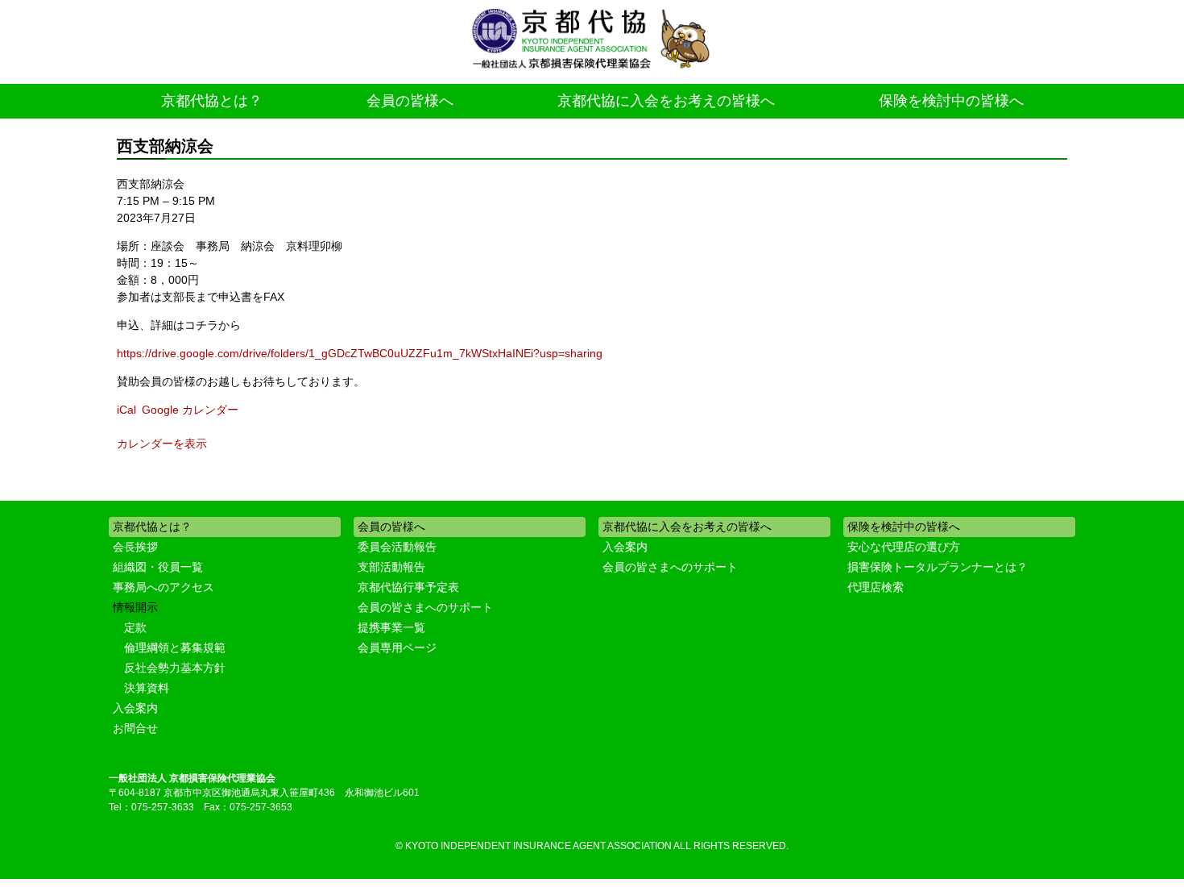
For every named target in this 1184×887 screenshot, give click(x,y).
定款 (135, 627)
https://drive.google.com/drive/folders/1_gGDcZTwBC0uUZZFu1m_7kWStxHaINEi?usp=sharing (359, 353)
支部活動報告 (391, 566)
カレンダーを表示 (162, 443)
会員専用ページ (397, 647)
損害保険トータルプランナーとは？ (937, 566)
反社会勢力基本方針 (175, 667)
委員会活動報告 (397, 546)
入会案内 (135, 708)
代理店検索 (875, 587)
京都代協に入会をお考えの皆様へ (666, 101)
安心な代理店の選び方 (903, 546)
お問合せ (135, 728)
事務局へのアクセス (163, 587)
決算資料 (146, 687)
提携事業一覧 (391, 627)
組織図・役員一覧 (158, 566)
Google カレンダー (190, 409)
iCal (126, 409)
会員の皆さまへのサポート (425, 607)
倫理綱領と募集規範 (175, 647)
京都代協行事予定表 (408, 587)
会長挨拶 (135, 546)
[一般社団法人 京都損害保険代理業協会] (592, 40)
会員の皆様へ (409, 101)
